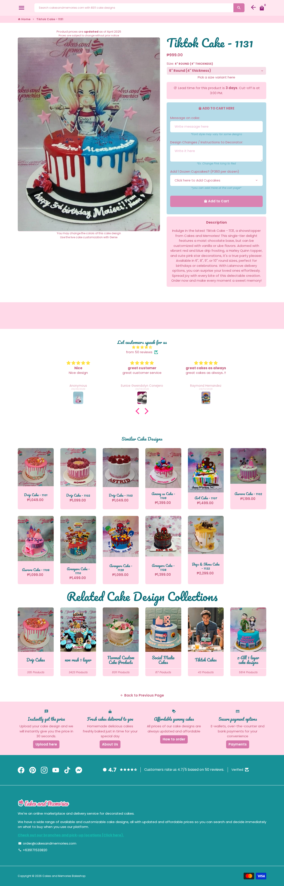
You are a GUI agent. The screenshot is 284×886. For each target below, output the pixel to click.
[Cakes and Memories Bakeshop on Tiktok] (67, 770)
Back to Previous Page (142, 695)
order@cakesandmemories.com (47, 843)
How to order (174, 739)
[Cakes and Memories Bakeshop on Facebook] (21, 770)
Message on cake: (185, 117)
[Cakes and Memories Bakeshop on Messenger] (78, 770)
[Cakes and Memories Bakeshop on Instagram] (44, 770)
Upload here (46, 744)
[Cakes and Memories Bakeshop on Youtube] (55, 770)
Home (24, 19)
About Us (110, 744)
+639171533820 (32, 850)
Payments (238, 744)
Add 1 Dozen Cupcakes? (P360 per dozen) (204, 171)
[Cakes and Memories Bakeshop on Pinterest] (32, 770)
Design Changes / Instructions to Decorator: (206, 142)
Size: (190, 63)
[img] (142, 347)
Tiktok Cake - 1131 (49, 19)
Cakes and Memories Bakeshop (63, 876)
